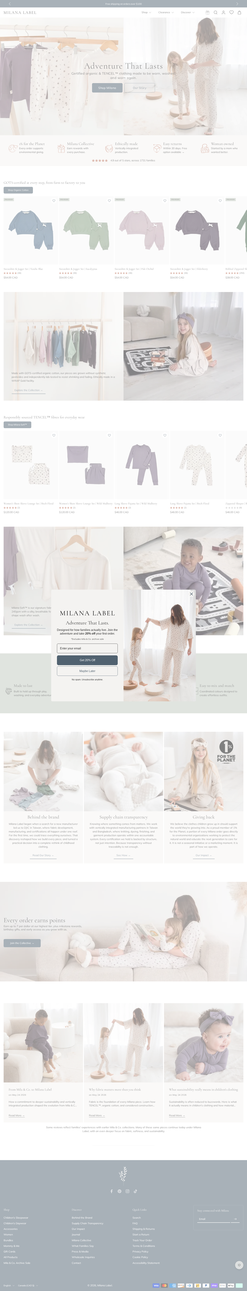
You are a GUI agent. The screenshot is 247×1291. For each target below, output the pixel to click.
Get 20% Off (87, 660)
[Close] (191, 594)
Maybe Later (87, 671)
